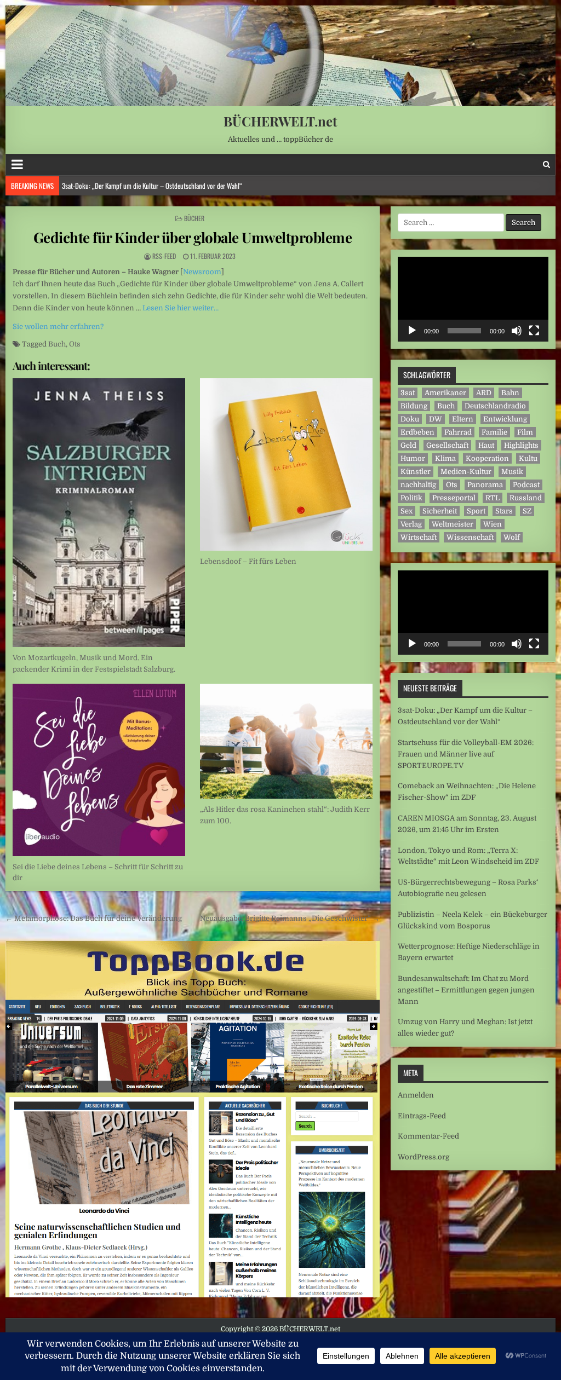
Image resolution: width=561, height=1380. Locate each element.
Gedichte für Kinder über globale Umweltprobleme (192, 237)
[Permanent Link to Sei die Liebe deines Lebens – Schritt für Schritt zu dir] (99, 770)
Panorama (485, 485)
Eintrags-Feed (422, 1116)
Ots (75, 344)
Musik (512, 471)
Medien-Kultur (465, 471)
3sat (407, 393)
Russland (526, 498)
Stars (504, 511)
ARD (483, 393)
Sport (476, 511)
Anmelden (416, 1095)
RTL (492, 498)
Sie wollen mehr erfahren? (58, 326)
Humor (412, 458)
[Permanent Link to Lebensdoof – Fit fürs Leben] (286, 464)
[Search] (546, 164)
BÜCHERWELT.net (280, 121)
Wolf (511, 537)
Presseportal (454, 498)
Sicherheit (439, 511)
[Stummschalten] (516, 330)
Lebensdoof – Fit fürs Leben (248, 561)
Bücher (194, 218)
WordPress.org (423, 1157)
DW (435, 419)
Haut (486, 445)
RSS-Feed (164, 256)
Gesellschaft (447, 445)
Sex (406, 511)
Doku (409, 419)
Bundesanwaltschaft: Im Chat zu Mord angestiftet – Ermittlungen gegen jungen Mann (466, 990)
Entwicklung (505, 419)
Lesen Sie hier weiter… (180, 308)
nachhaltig (418, 485)
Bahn (510, 393)
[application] (473, 299)
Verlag (411, 524)
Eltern (462, 419)
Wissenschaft (470, 537)
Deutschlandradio (495, 406)
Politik (411, 498)
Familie (494, 432)
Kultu (528, 458)
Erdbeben (417, 432)
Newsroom (202, 272)
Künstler (415, 471)
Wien (492, 524)
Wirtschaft (418, 537)
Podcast (526, 485)
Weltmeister (452, 524)
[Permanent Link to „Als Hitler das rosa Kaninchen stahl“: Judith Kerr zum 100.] (286, 741)
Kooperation (487, 458)
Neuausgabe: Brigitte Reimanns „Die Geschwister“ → (290, 918)
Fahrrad (458, 432)
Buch (57, 344)
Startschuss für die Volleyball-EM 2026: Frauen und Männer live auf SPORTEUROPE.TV (172, 185)
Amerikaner (445, 393)
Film (525, 432)
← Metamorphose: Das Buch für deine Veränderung (93, 918)
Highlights (521, 445)
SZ (527, 511)
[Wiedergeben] (412, 330)
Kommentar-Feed (428, 1136)
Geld (408, 445)
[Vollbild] (534, 330)
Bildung (413, 406)
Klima (445, 458)
